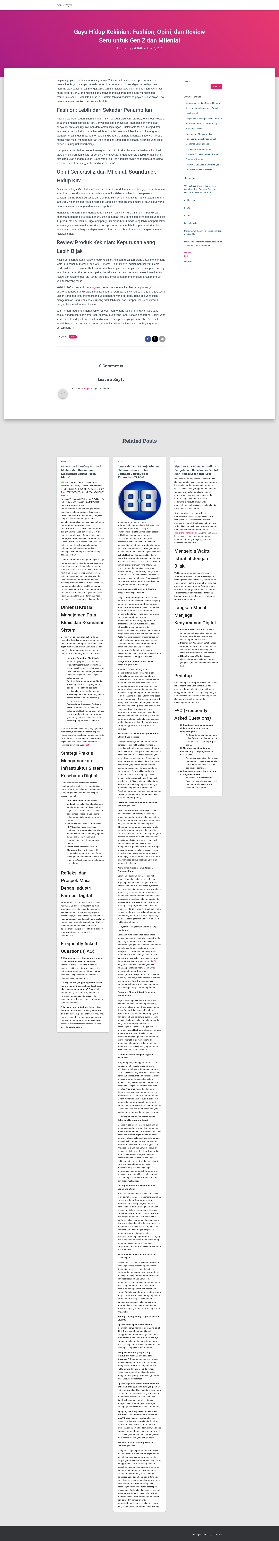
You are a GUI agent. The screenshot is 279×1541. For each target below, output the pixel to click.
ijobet (86, 745)
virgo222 (188, 261)
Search (187, 81)
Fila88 (187, 208)
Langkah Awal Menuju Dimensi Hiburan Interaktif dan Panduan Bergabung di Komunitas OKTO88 (204, 123)
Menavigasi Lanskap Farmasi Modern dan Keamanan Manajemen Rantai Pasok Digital (203, 108)
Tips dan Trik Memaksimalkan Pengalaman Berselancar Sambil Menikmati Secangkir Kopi (201, 139)
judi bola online (191, 223)
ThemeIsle (217, 1534)
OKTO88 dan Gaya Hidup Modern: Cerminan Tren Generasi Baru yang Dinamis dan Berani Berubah (200, 189)
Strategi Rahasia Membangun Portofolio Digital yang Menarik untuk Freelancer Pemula (202, 154)
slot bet (187, 252)
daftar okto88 (150, 961)
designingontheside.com (186, 533)
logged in (88, 388)
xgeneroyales (92, 287)
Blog (73, 336)
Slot (186, 256)
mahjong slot (190, 200)
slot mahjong (190, 178)
